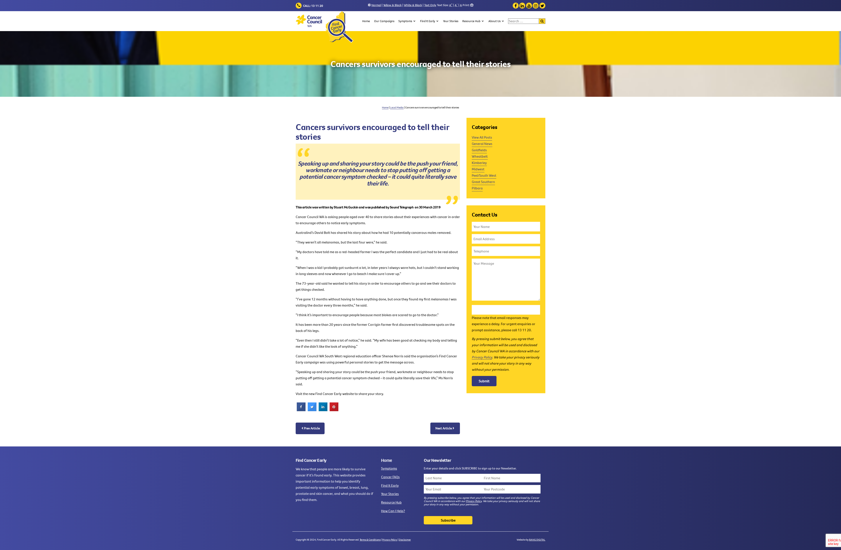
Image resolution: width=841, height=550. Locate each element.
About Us (494, 21)
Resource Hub (471, 21)
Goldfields (479, 150)
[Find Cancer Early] (324, 27)
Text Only (430, 5)
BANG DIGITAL (537, 539)
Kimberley (479, 162)
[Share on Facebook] (301, 410)
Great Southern (483, 182)
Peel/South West (484, 175)
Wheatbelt (480, 156)
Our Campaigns (384, 21)
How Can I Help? (393, 511)
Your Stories (450, 21)
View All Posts (482, 137)
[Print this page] (471, 5)
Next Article (443, 428)
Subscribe (448, 520)
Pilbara (477, 188)
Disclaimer (405, 539)
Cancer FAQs (390, 477)
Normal (376, 5)
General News (482, 143)
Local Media (397, 107)
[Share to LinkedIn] (323, 410)
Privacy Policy (482, 357)
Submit (484, 381)
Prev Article (312, 428)
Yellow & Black (392, 5)
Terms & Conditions (370, 539)
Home (366, 21)
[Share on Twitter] (312, 410)
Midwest (478, 169)
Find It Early (427, 21)
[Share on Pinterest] (334, 410)
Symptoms (405, 21)
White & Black (413, 5)
